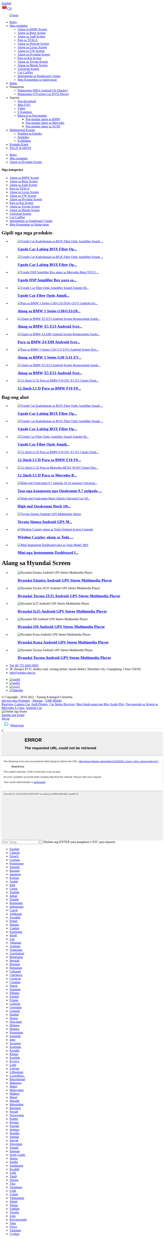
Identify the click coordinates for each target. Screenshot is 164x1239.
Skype (6, 718)
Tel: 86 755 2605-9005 (24, 665)
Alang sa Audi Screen (31, 36)
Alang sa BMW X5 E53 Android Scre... (50, 326)
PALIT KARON (20, 148)
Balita (13, 83)
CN (9, 8)
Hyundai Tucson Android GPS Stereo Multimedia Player (64, 658)
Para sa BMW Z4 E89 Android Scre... (49, 342)
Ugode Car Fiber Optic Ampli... (43, 295)
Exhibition (24, 140)
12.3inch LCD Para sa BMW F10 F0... (49, 388)
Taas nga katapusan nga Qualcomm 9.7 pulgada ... (60, 491)
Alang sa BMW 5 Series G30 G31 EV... (49, 357)
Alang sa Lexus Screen (32, 47)
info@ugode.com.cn (22, 672)
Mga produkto (19, 25)
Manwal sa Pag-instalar (32, 115)
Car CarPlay (25, 72)
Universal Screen (28, 69)
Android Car (33, 708)
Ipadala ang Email (13, 715)
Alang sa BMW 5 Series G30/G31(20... (49, 311)
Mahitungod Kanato (22, 130)
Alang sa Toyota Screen (33, 61)
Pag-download (27, 101)
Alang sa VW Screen (31, 51)
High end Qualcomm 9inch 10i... (44, 506)
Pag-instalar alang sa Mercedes (45, 122)
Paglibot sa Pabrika (30, 133)
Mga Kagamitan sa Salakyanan (37, 79)
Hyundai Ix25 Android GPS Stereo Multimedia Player (62, 611)
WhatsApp (17, 725)
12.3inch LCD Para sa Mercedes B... (47, 475)
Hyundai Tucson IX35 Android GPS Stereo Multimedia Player (69, 596)
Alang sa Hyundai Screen (34, 54)
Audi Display (39, 704)
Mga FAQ (24, 104)
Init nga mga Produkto (16, 700)
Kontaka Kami (19, 144)
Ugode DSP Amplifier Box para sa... (47, 280)
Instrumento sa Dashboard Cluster (39, 76)
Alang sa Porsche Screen (33, 43)
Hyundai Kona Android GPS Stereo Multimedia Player (63, 642)
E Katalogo (25, 112)
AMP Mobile (53, 700)
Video (21, 108)
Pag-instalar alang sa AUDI (43, 126)
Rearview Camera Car (16, 704)
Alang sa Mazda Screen (33, 65)
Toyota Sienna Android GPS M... (45, 522)
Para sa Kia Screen (29, 58)
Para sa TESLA (28, 40)
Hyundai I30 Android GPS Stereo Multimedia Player (61, 627)
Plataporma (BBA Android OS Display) (43, 90)
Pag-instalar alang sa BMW (43, 119)
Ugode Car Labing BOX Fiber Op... (47, 249)
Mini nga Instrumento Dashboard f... (48, 552)
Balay (13, 22)
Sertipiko (23, 137)
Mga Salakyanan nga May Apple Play (100, 704)
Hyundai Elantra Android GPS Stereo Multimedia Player (65, 580)
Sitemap (37, 700)
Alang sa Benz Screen (32, 33)
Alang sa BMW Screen (32, 29)
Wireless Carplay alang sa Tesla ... (45, 537)
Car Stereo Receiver (62, 704)
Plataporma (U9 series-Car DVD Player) (43, 94)
